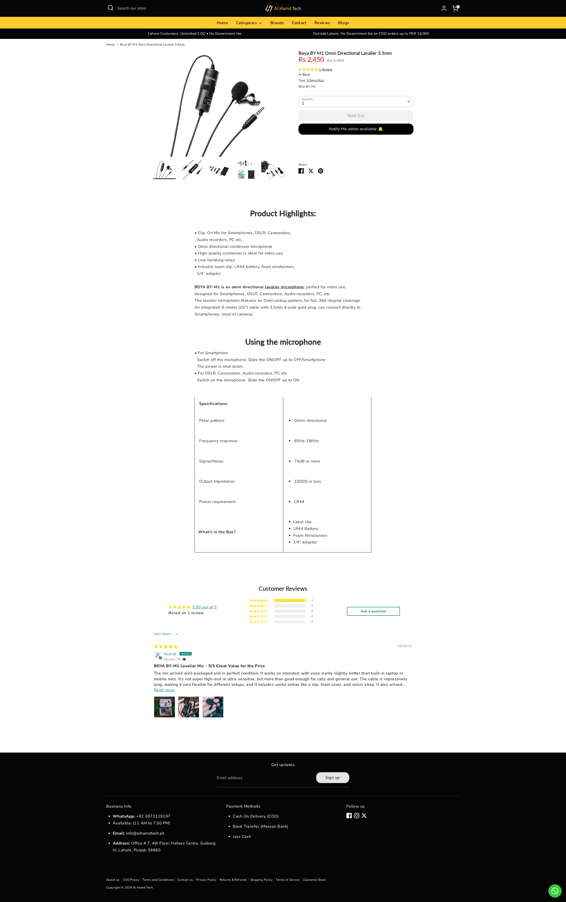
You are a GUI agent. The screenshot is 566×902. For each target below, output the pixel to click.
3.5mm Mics (315, 80)
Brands (277, 22)
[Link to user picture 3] (213, 707)
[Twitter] (364, 815)
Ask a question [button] (373, 611)
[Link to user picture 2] (188, 707)
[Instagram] (356, 815)
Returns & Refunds (233, 880)
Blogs (343, 22)
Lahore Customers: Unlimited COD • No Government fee (194, 33)
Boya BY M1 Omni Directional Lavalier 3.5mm (152, 44)
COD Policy (131, 880)
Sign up (332, 777)
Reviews (322, 22)
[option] (194, 34)
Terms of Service (287, 880)
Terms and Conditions (158, 880)
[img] (166, 646)
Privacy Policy (206, 880)
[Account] (444, 8)
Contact (299, 22)
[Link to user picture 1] (164, 707)
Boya (306, 74)
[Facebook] (349, 815)
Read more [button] (164, 690)
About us (113, 880)
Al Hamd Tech (143, 887)
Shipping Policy (261, 880)
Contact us (185, 880)
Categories (247, 22)
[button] (308, 69)
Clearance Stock (314, 880)
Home (222, 22)
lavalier (284, 287)
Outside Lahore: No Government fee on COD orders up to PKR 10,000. (371, 33)
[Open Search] (110, 7)
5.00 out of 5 (204, 607)
